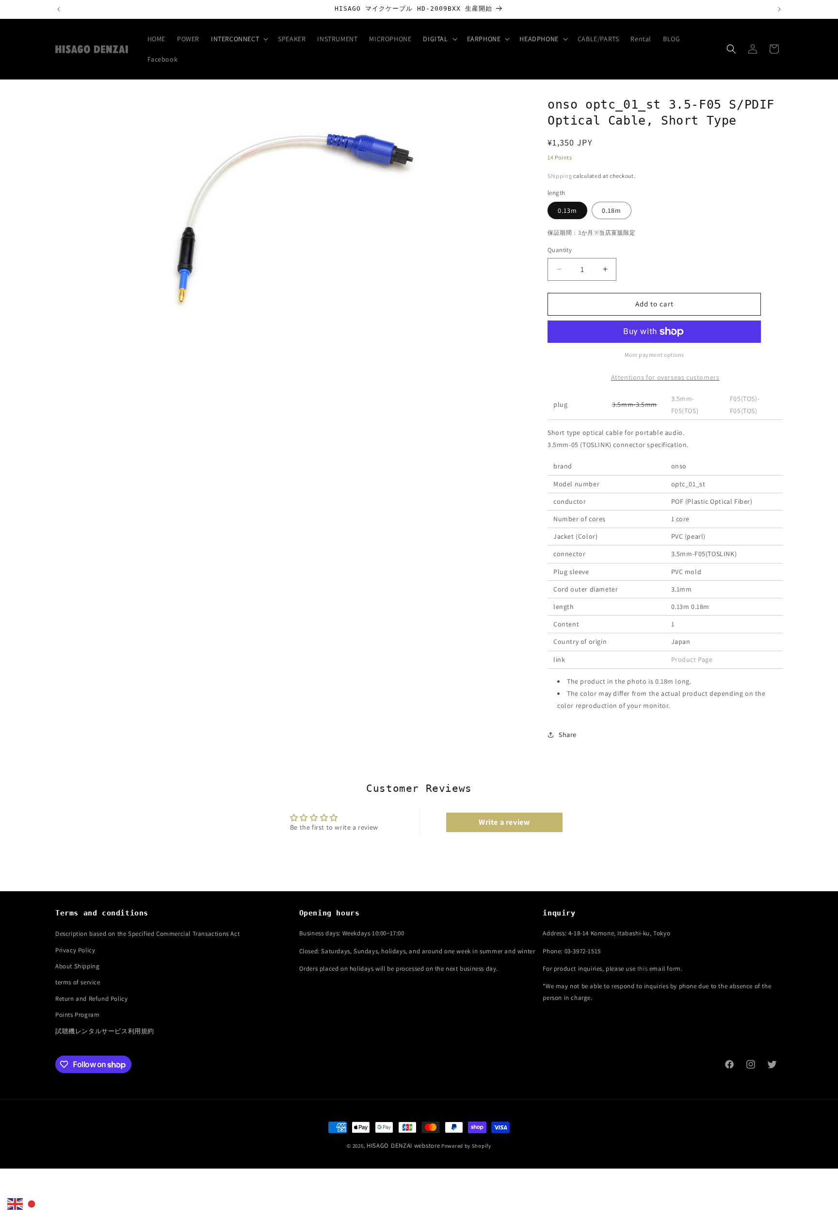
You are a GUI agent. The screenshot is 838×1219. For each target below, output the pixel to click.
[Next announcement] (779, 9)
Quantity (560, 250)
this (642, 968)
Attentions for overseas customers (665, 377)
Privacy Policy (75, 950)
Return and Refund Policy (91, 998)
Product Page (692, 659)
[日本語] (32, 1203)
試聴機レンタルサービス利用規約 (104, 1031)
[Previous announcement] (58, 9)
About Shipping (77, 966)
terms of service (77, 982)
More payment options (654, 354)
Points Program (77, 1014)
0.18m (611, 210)
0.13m (567, 210)
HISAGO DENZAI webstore (403, 1145)
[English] (15, 1203)
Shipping (560, 175)
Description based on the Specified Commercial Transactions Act (147, 934)
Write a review (504, 822)
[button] (238, 39)
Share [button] (568, 734)
